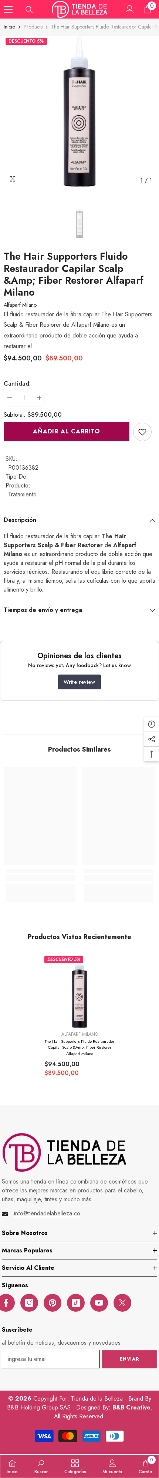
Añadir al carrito (66, 431)
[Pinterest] (52, 1303)
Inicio (9, 26)
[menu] (8, 9)
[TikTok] (76, 1303)
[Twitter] (122, 1303)
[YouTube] (99, 1303)
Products (33, 26)
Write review (79, 682)
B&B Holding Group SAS (39, 1407)
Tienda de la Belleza (98, 1398)
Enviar (129, 1358)
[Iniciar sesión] (130, 9)
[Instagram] (29, 1303)
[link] (142, 432)
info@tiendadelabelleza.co (47, 1213)
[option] (79, 112)
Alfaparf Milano (20, 305)
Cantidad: (17, 383)
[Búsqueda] (29, 9)
